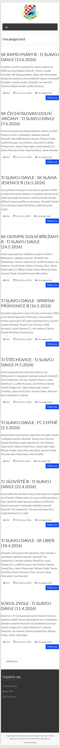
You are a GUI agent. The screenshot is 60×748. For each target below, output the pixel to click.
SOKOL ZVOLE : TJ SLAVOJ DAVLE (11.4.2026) (26, 606)
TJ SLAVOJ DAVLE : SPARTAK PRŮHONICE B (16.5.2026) (28, 303)
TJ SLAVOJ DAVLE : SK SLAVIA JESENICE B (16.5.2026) (29, 180)
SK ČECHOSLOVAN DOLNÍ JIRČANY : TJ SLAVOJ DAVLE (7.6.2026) (28, 118)
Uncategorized (45, 93)
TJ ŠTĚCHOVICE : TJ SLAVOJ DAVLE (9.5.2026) (27, 362)
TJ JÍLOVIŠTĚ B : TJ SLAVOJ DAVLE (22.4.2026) (26, 484)
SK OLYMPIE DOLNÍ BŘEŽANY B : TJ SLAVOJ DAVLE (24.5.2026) (30, 241)
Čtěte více (52, 97)
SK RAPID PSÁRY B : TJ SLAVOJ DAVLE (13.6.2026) (30, 57)
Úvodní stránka (30, 742)
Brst (8, 93)
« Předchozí (11, 661)
